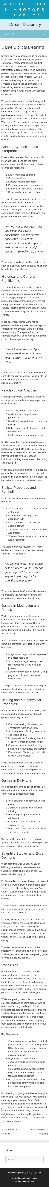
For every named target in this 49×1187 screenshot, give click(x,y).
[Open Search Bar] (42, 34)
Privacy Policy (25, 1172)
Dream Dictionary (25, 24)
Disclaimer (13, 1172)
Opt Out (37, 1172)
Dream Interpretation (24, 1181)
